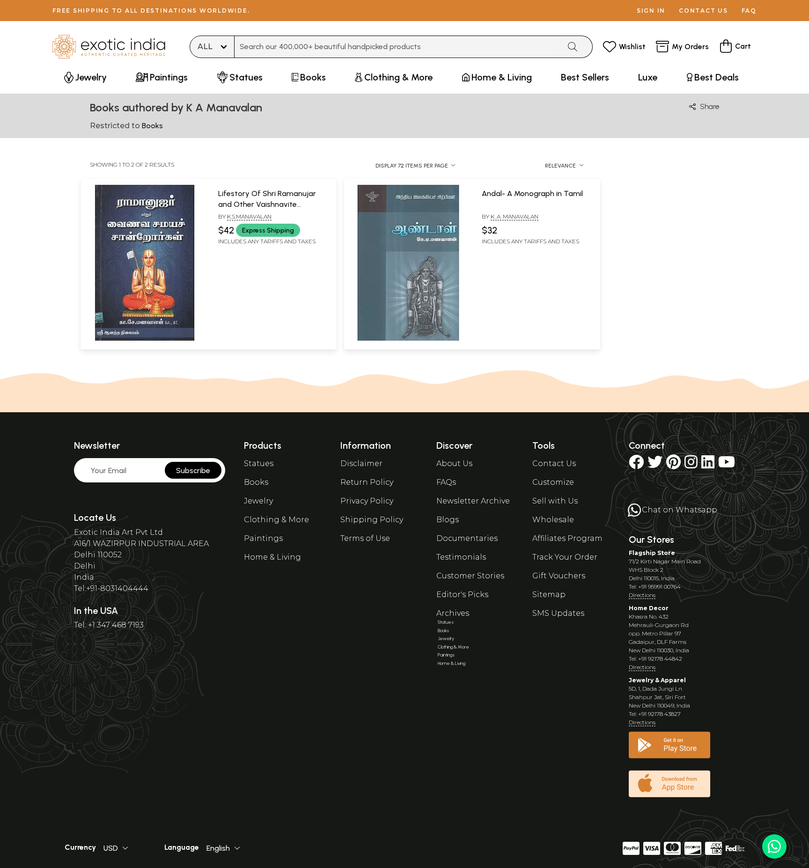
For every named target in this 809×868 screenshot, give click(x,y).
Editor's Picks (462, 594)
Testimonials (461, 557)
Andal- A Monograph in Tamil (532, 193)
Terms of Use (365, 538)
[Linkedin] (707, 464)
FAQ (749, 10)
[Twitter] (654, 464)
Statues (258, 463)
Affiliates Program (567, 538)
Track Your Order (564, 557)
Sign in (651, 10)
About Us (454, 463)
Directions (642, 594)
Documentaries (467, 538)
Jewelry (258, 500)
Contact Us (554, 463)
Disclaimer (361, 463)
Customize (553, 482)
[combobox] (397, 47)
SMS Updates (558, 613)
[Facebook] (636, 464)
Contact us (703, 10)
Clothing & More (276, 519)
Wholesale (553, 519)
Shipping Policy (371, 519)
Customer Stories (470, 575)
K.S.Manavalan (249, 216)
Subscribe (193, 470)
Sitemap (549, 594)
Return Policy (366, 482)
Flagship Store (652, 552)
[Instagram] (691, 464)
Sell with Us (555, 500)
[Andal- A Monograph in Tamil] (408, 339)
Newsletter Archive (473, 500)
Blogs (447, 519)
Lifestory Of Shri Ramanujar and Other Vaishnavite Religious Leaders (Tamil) (267, 204)
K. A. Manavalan (514, 216)
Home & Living (272, 557)
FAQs (446, 482)
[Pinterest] (673, 464)
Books (256, 482)
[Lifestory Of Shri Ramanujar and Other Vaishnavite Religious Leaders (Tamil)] (144, 339)
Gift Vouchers (558, 575)
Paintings (263, 538)
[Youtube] (726, 464)
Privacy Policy (366, 500)
